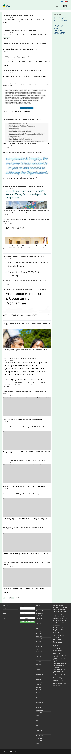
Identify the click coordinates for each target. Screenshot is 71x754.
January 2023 (39, 700)
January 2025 (39, 638)
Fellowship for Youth (58, 616)
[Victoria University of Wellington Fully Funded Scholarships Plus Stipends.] (27, 507)
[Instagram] (67, 1)
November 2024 (39, 643)
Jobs (8, 87)
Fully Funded (58, 628)
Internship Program (58, 665)
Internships (9, 531)
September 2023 (39, 679)
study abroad (56, 685)
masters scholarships (58, 671)
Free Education (56, 624)
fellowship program (59, 620)
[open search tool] (53, 6)
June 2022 (38, 717)
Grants (62, 660)
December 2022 (39, 702)
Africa (54, 605)
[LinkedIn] (61, 1)
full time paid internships (57, 625)
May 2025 (38, 628)
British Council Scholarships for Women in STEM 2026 (20, 30)
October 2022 (39, 707)
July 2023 (38, 684)
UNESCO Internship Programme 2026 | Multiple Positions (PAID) (23, 152)
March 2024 (38, 664)
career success (56, 613)
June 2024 (38, 656)
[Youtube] (66, 1)
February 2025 (39, 636)
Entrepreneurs (56, 615)
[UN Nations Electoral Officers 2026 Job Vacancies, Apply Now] (27, 132)
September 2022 (39, 710)
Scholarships (10, 17)
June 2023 (38, 687)
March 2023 (38, 694)
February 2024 (39, 666)
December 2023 (39, 671)
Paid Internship (56, 674)
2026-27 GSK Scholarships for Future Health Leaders (19, 358)
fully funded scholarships (58, 644)
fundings (55, 660)
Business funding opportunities (60, 609)
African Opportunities (60, 607)
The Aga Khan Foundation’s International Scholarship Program (22, 70)
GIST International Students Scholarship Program (18, 15)
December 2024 (39, 641)
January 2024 (39, 669)
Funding (65, 658)
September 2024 (39, 649)
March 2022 (38, 725)
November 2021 (39, 735)
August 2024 (39, 651)
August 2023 (39, 682)
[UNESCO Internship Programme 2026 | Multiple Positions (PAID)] (27, 166)
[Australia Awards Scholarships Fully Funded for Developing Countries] (27, 473)
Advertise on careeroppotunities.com (10, 1)
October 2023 (39, 677)
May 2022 (38, 720)
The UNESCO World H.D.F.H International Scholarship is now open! (23, 256)
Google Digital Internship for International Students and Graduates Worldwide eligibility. (23, 528)
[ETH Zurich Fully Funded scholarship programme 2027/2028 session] (27, 303)
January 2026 (39, 608)
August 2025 (39, 620)
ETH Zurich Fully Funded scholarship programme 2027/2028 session (24, 289)
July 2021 (38, 743)
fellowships (56, 622)
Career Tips (5, 605)
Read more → (6, 24)
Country (21, 611)
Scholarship (55, 675)
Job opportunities (57, 669)
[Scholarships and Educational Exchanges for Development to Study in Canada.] (27, 406)
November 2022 (39, 705)
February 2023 (39, 697)
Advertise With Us (65, 6)
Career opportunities (60, 611)
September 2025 (39, 618)
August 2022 (39, 712)
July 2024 (38, 654)
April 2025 (38, 631)
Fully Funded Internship (58, 634)
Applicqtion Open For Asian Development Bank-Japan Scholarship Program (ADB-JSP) (26, 563)
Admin (4, 17)
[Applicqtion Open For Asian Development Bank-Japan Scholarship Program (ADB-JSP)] (27, 577)
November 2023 (39, 674)
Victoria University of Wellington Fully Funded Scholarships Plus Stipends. (26, 494)
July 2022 (38, 715)
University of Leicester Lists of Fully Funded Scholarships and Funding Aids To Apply (26, 324)
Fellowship (63, 615)
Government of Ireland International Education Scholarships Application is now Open (26, 220)
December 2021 (39, 733)
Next (19, 597)
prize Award (62, 674)
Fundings (4, 613)
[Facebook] (62, 1)
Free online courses (62, 624)
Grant (59, 660)
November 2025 (39, 613)
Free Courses (5, 610)
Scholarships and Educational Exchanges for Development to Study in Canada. (24, 392)
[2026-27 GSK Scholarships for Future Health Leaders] (27, 371)
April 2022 (38, 722)
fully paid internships (57, 658)
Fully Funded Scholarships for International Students (59, 649)
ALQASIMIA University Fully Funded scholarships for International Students (26, 43)
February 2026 (39, 605)
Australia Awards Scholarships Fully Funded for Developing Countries (25, 460)
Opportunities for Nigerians (59, 672)
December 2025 (39, 610)
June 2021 (38, 745)
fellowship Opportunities (60, 618)
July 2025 (38, 623)
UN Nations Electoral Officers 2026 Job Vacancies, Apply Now (22, 119)
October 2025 (39, 615)
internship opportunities (60, 663)
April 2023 (38, 692)
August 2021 (39, 740)
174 (16, 597)
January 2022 (39, 730)
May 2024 (38, 659)
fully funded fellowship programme (60, 631)
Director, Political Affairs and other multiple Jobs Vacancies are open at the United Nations (26, 84)
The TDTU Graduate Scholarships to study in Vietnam (20, 57)
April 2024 (38, 661)
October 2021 (39, 738)
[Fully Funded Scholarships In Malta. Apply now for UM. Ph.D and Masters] (27, 440)
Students (65, 683)
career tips (62, 613)
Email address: (23, 616)
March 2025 (38, 633)
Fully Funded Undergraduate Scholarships (59, 656)
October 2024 (39, 646)
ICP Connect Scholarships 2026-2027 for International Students (23, 186)
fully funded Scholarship (57, 640)
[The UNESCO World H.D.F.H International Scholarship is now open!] (27, 269)
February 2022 (39, 728)
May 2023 (38, 689)
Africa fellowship (59, 605)
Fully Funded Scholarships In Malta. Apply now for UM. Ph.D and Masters (25, 427)
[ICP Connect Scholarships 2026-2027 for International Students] (27, 199)
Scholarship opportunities (58, 679)
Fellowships (5, 608)
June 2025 (38, 626)
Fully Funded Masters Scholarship (58, 636)
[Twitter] (64, 1)
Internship (56, 661)
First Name (22, 606)
